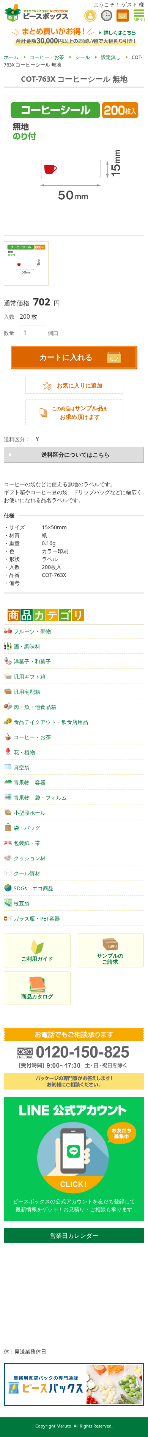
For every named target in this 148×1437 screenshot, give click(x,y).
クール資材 (27, 873)
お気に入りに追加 (79, 385)
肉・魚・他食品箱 (35, 706)
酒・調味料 (27, 646)
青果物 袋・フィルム (40, 797)
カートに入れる (66, 357)
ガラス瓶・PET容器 (37, 918)
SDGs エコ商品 (34, 888)
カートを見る (123, 15)
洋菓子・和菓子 (32, 661)
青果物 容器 (30, 782)
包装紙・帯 (27, 842)
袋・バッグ (27, 827)
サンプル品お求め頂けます (80, 412)
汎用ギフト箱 (30, 676)
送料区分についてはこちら (75, 455)
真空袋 (22, 767)
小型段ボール (30, 812)
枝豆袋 (22, 903)
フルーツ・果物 (32, 631)
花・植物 (24, 752)
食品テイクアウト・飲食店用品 (51, 721)
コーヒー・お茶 (32, 737)
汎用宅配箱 (27, 691)
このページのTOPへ (137, 1428)
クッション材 (30, 858)
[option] (74, 166)
